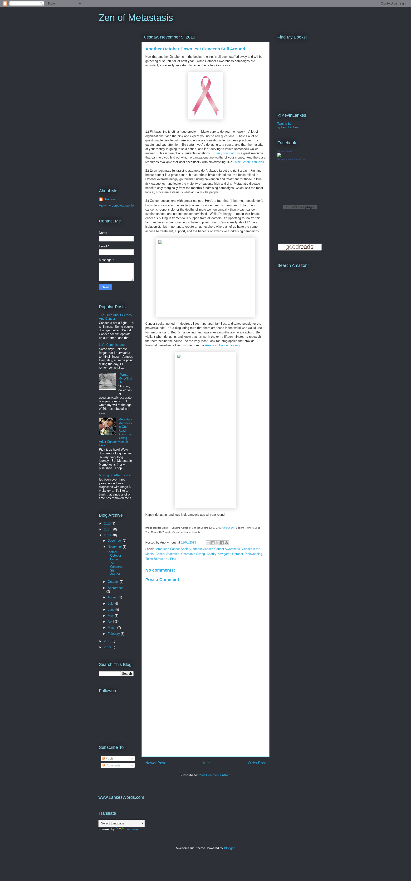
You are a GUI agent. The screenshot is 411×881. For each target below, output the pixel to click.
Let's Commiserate (112, 345)
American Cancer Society (222, 345)
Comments (113, 765)
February (114, 633)
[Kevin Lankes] (279, 156)
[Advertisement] (205, 723)
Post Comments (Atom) (215, 775)
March (112, 627)
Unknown (110, 199)
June (111, 609)
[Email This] (208, 542)
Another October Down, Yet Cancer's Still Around (114, 563)
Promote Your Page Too (291, 159)
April (111, 621)
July (111, 603)
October (237, 554)
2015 (108, 523)
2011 (108, 641)
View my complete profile (116, 205)
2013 (108, 535)
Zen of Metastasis (136, 17)
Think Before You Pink (160, 559)
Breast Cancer (202, 549)
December (115, 540)
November (115, 547)
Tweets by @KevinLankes (287, 125)
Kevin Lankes (285, 151)
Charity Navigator (224, 153)
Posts (109, 758)
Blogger (229, 848)
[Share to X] (217, 542)
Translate (131, 829)
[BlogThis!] (212, 542)
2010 (108, 647)
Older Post (257, 763)
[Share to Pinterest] (226, 542)
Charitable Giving (193, 554)
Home (206, 763)
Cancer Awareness (227, 549)
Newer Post (155, 763)
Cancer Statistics (167, 554)
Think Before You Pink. (249, 162)
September (115, 588)
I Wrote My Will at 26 (125, 378)
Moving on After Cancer (115, 475)
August (113, 597)
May (111, 615)
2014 (108, 529)
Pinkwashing (253, 554)
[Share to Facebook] (222, 542)
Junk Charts (228, 527)
